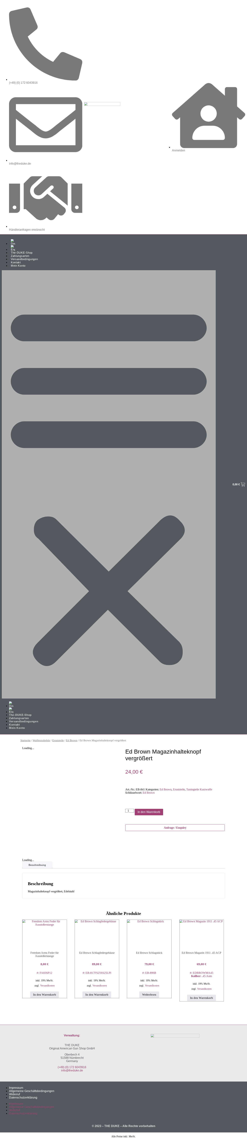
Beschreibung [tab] (37, 864)
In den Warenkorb (149, 811)
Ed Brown (71, 740)
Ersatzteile (58, 740)
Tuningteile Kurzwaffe (199, 789)
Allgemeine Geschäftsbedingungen (31, 1091)
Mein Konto (18, 265)
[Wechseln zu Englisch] (112, 248)
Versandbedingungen (24, 259)
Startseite (25, 740)
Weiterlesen (149, 994)
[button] (109, 484)
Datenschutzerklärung (23, 1097)
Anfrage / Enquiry (175, 827)
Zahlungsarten (20, 255)
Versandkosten (47, 985)
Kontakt (16, 262)
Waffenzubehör (41, 740)
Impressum (16, 1087)
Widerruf (14, 1094)
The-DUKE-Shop (22, 252)
